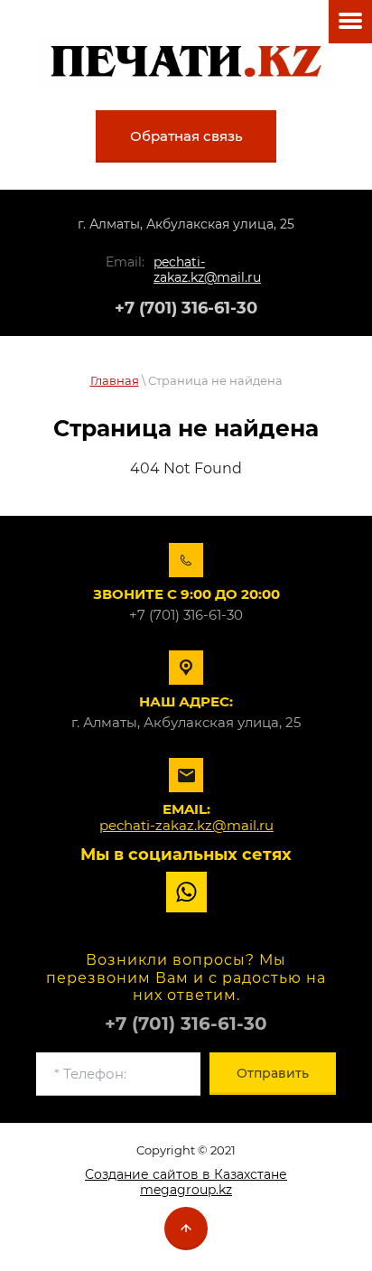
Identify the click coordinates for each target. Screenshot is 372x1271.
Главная (114, 380)
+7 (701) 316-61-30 (186, 308)
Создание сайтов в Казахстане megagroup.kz (186, 1182)
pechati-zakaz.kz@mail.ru (207, 269)
